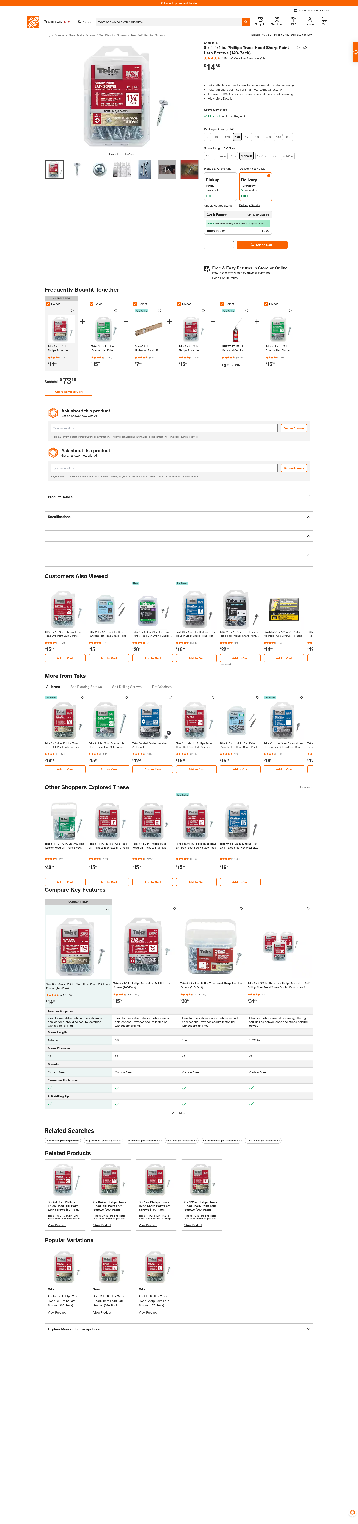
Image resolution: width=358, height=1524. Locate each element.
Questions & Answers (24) (249, 58)
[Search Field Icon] (246, 22)
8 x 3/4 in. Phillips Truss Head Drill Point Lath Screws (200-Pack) (63, 1301)
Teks (51, 1289)
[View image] (54, 169)
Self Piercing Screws (113, 35)
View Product (57, 1225)
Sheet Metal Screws (81, 35)
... (49, 35)
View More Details (220, 98)
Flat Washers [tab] (162, 687)
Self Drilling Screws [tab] (127, 687)
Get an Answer (294, 428)
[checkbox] (48, 304)
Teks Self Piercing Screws (148, 35)
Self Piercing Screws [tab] (86, 687)
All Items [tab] (53, 687)
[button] (179, 497)
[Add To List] (298, 48)
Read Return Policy (225, 277)
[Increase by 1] (230, 245)
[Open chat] (355, 52)
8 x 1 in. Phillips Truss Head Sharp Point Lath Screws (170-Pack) (154, 1301)
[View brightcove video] (167, 169)
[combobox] (169, 22)
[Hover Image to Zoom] (122, 96)
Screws (60, 35)
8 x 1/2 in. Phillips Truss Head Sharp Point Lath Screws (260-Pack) (109, 1301)
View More (179, 1113)
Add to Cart (264, 244)
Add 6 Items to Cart (69, 391)
